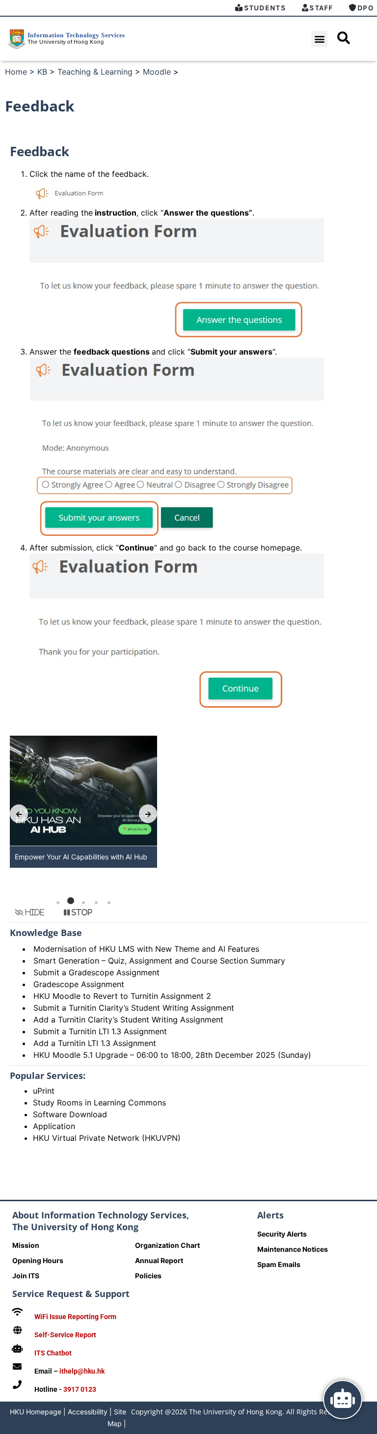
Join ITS (25, 1275)
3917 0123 (79, 1389)
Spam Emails (278, 1264)
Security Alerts (282, 1234)
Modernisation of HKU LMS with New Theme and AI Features (146, 949)
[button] (319, 39)
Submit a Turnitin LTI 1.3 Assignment (100, 1031)
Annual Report (159, 1260)
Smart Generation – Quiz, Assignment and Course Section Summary (159, 960)
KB (42, 72)
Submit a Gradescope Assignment (96, 972)
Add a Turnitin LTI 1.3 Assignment (94, 1043)
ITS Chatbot (53, 1353)
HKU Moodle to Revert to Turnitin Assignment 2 (122, 996)
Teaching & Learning (95, 72)
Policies (148, 1275)
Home (16, 72)
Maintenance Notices (292, 1249)
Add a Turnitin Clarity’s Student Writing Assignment (128, 1019)
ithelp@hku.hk (82, 1371)
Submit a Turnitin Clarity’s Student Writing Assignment (133, 1008)
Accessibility (88, 1411)
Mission (25, 1245)
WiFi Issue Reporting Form (75, 1317)
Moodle (157, 72)
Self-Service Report (65, 1335)
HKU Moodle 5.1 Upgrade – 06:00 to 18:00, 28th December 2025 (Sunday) (172, 1055)
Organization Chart (167, 1245)
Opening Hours (37, 1260)
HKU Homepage (35, 1411)
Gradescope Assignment (78, 984)
